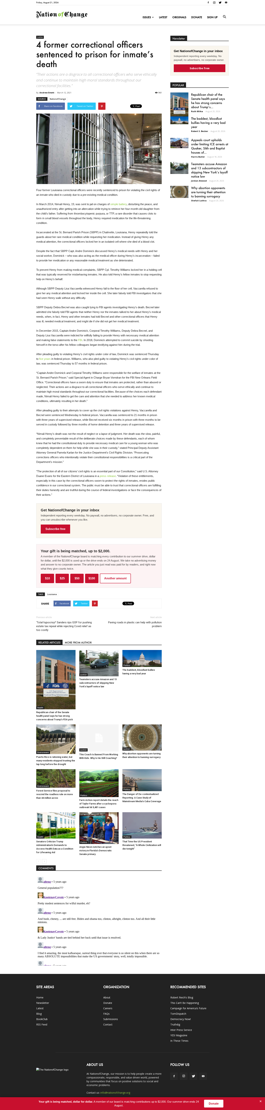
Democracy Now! (180, 1019)
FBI (80, 340)
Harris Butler (198, 156)
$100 (92, 578)
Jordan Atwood (199, 180)
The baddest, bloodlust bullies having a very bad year (208, 122)
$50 (77, 578)
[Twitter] (220, 2)
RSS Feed (41, 1024)
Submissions (110, 1019)
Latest (163, 17)
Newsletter (42, 1003)
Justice (40, 37)
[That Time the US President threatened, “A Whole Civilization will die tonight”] (142, 825)
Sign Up (212, 17)
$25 (62, 578)
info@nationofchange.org (115, 1092)
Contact (107, 1024)
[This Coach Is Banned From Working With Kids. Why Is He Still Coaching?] (99, 737)
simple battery (118, 204)
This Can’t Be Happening (184, 1003)
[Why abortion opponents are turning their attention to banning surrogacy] (142, 737)
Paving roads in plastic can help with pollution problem (135, 624)
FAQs (106, 1013)
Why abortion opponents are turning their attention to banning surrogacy (208, 192)
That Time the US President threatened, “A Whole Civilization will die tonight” (141, 845)
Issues (147, 17)
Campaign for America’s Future (188, 1008)
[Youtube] (226, 2)
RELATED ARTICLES (49, 642)
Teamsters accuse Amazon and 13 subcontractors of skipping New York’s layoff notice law (98, 683)
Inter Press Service (181, 1030)
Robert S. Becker (199, 131)
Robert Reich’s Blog (181, 997)
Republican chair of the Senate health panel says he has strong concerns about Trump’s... (208, 100)
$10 (47, 578)
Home (39, 997)
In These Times (179, 1040)
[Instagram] (214, 2)
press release (108, 475)
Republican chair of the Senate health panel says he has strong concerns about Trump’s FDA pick (54, 716)
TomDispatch (178, 1013)
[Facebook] (208, 2)
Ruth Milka (197, 111)
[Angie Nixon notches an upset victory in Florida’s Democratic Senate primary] (99, 828)
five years (45, 358)
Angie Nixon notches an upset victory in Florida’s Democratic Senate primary (95, 850)
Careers (107, 1008)
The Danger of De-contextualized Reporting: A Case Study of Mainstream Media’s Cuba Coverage (141, 798)
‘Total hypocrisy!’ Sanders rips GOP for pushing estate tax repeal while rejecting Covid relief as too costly (64, 626)
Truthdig (175, 1024)
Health (40, 707)
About (106, 997)
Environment (43, 752)
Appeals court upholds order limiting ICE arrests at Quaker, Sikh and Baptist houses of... (209, 146)
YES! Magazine (178, 1035)
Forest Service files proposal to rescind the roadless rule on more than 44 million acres (54, 794)
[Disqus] (99, 920)
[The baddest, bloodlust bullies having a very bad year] (142, 658)
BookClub (42, 1019)
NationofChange (58, 99)
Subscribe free (55, 528)
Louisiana (52, 594)
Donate (196, 17)
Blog (39, 1013)
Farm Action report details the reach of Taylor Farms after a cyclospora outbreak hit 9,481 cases (98, 804)
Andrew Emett (46, 92)
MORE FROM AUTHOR (78, 642)
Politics (126, 665)
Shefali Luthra (199, 200)
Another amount (115, 578)
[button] (224, 17)
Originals (179, 17)
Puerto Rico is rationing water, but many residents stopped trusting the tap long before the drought (55, 761)
